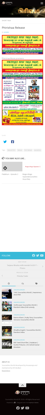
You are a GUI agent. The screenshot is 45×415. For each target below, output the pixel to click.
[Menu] (42, 3)
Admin (6, 32)
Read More (6, 370)
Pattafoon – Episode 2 (10, 174)
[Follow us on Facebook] (33, 255)
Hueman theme (33, 402)
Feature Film (11, 150)
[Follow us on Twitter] (37, 255)
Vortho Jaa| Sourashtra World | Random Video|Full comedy (26, 306)
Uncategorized (19, 290)
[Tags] (36, 283)
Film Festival (28, 150)
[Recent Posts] (9, 283)
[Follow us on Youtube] (41, 255)
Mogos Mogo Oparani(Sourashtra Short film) (29, 176)
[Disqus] (22, 220)
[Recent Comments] (22, 283)
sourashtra (37, 150)
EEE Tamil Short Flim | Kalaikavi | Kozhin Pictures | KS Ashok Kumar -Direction (27, 344)
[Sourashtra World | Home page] (9, 3)
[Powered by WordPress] (15, 402)
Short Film (6, 20)
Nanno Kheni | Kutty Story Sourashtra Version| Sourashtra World (28, 318)
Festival (20, 150)
